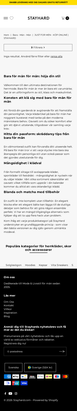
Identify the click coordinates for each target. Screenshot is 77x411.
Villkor (8, 309)
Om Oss (9, 301)
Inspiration (10, 312)
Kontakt (9, 305)
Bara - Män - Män (22, 35)
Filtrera (37, 47)
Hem (6, 35)
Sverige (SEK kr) (42, 367)
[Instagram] (16, 394)
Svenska (13, 367)
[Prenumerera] (61, 351)
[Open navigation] (6, 18)
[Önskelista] (11, 18)
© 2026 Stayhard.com (17, 400)
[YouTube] (10, 394)
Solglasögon (13, 265)
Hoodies (30, 265)
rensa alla (56, 56)
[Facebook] (5, 394)
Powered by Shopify (45, 400)
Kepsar (43, 265)
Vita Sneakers (59, 265)
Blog (7, 316)
